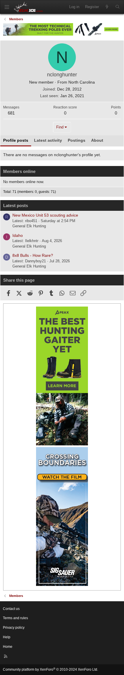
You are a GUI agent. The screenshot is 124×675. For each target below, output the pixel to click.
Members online (19, 171)
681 (11, 112)
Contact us (11, 609)
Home (7, 647)
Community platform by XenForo (50, 669)
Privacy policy (14, 628)
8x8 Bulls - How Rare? (32, 255)
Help (6, 637)
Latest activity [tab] (48, 140)
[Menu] (6, 7)
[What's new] (107, 7)
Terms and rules (15, 618)
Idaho (17, 235)
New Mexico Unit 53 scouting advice (45, 215)
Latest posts (15, 205)
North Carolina (81, 82)
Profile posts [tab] (15, 140)
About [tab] (97, 140)
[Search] (117, 7)
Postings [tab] (76, 140)
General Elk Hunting (29, 226)
